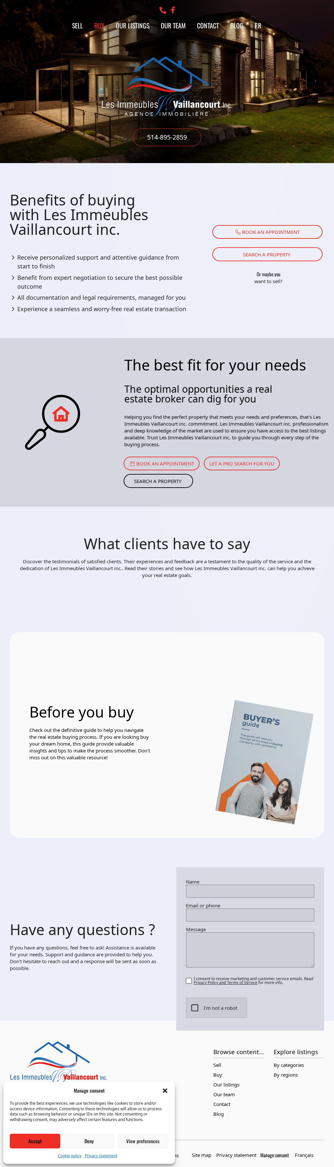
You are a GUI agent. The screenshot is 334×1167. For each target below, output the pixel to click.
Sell (77, 25)
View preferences (142, 1140)
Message (196, 929)
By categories (289, 1065)
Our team (173, 25)
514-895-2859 (167, 137)
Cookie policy (70, 1156)
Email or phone (203, 905)
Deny (89, 1140)
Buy (99, 25)
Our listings (132, 25)
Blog (236, 25)
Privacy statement (101, 1156)
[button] (165, 1090)
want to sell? (268, 281)
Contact (208, 25)
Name (192, 881)
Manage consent (274, 1155)
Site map (201, 1155)
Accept (35, 1140)
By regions (286, 1075)
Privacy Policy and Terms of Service (225, 982)
